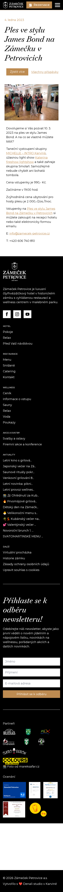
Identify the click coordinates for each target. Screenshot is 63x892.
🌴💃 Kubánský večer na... (21, 519)
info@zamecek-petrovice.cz (29, 233)
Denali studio (32, 884)
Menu (7, 359)
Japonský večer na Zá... (19, 466)
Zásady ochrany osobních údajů (26, 564)
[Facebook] (7, 314)
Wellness (9, 387)
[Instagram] (17, 314)
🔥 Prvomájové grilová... (20, 501)
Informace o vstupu (17, 399)
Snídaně (9, 365)
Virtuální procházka (17, 552)
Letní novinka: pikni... (18, 484)
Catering (9, 371)
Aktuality (9, 454)
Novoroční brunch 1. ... (18, 530)
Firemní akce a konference (22, 444)
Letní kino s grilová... (17, 460)
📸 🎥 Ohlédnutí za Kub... (21, 495)
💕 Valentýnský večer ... (19, 525)
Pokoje (8, 332)
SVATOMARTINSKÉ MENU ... (23, 536)
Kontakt (9, 377)
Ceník (7, 393)
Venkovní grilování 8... (18, 478)
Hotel (6, 326)
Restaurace (10, 354)
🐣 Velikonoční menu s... (20, 513)
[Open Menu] (57, 5)
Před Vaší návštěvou (17, 343)
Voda (6, 416)
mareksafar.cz (29, 766)
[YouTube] (27, 314)
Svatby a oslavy (14, 438)
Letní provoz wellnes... (18, 489)
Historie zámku (14, 558)
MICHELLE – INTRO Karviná (26, 153)
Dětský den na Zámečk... (20, 507)
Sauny (7, 405)
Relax (7, 338)
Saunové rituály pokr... (18, 472)
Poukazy (9, 422)
